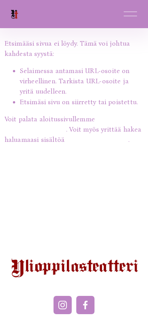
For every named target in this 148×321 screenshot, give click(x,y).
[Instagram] (63, 305)
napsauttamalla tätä (35, 129)
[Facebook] (85, 305)
